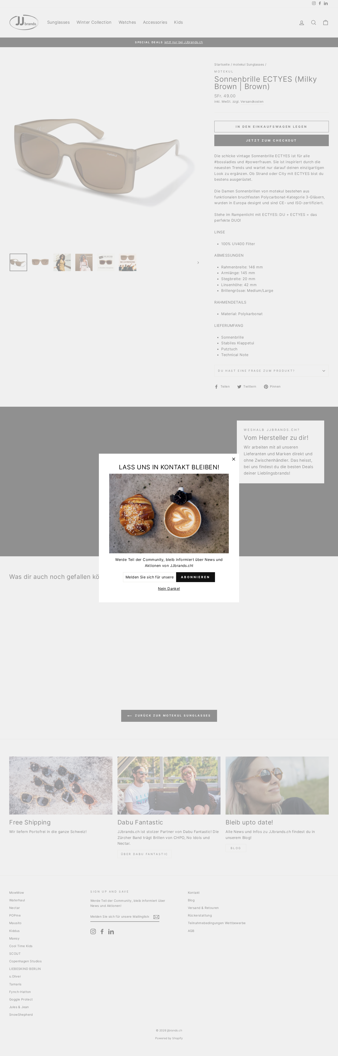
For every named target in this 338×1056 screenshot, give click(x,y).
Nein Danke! (169, 588)
